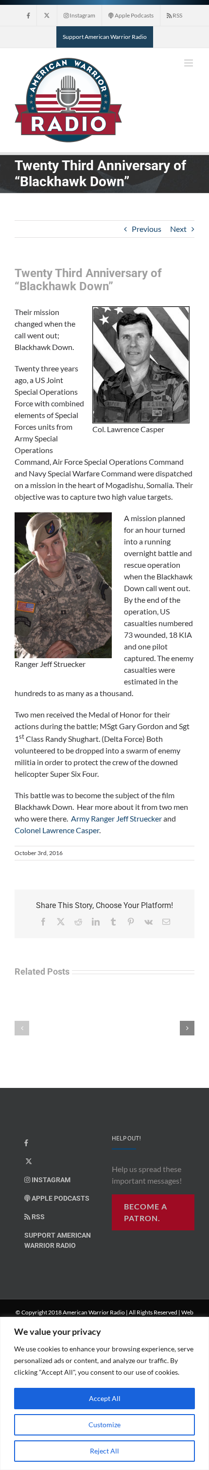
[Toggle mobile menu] (189, 63)
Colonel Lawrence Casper (57, 830)
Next (178, 228)
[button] (22, 1028)
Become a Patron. (145, 1212)
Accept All (105, 1398)
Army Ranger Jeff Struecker (116, 818)
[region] (104, 1393)
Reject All (104, 1451)
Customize (104, 1424)
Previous (146, 228)
